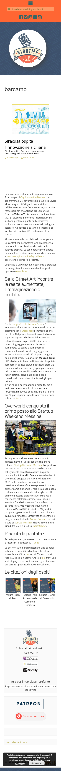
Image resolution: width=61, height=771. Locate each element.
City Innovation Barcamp (33, 197)
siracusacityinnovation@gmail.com (25, 256)
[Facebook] (21, 17)
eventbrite (21, 271)
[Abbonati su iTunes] (30, 658)
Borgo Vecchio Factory (24, 324)
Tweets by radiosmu (16, 742)
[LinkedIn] (35, 17)
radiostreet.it (39, 525)
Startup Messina (23, 522)
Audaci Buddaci (38, 519)
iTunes (35, 542)
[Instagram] (30, 17)
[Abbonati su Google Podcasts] (30, 663)
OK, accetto (36, 763)
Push (39, 324)
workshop (27, 330)
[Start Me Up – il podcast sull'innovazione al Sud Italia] (30, 50)
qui (27, 554)
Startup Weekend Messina (28, 465)
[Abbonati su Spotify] (30, 669)
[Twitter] (26, 17)
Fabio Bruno (29, 157)
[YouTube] (40, 17)
